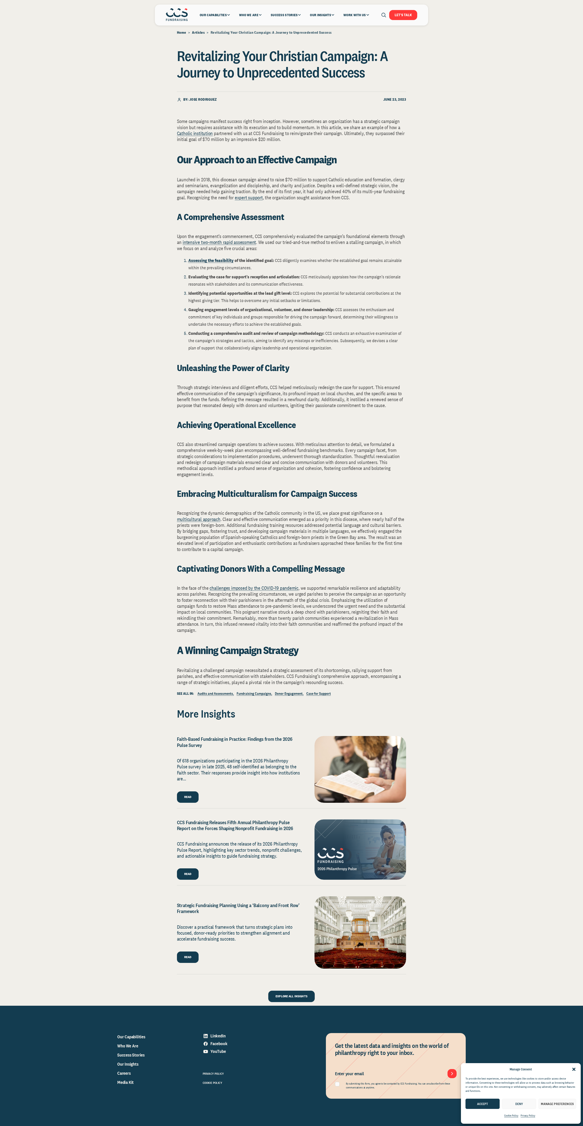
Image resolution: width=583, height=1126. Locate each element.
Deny (519, 1104)
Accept (482, 1104)
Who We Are (127, 1046)
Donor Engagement (289, 693)
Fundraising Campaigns (254, 693)
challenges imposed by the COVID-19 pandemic (254, 588)
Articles (198, 32)
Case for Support (318, 693)
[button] (574, 1069)
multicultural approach (198, 519)
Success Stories (131, 1055)
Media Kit (125, 1082)
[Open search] (383, 15)
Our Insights (127, 1064)
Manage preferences (557, 1104)
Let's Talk (403, 15)
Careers (124, 1073)
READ (188, 797)
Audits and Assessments (215, 693)
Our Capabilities (131, 1037)
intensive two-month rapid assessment (219, 242)
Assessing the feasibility (211, 260)
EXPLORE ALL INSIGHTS (291, 996)
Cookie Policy (511, 1115)
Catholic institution (195, 133)
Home (181, 32)
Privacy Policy (528, 1115)
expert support (249, 197)
